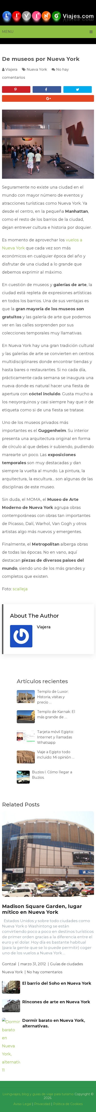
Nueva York (37, 69)
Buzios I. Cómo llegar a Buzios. (52, 775)
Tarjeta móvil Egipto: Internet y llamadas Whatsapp (55, 737)
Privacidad (42, 1104)
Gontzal (9, 964)
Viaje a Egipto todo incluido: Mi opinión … (55, 754)
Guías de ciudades (66, 964)
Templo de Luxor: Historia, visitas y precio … (53, 696)
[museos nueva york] (48, 144)
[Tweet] (77, 89)
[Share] (47, 89)
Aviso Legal (22, 1104)
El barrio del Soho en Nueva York (56, 983)
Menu (8, 32)
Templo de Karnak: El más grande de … (56, 714)
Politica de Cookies (68, 1104)
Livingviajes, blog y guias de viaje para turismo (38, 1094)
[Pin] (16, 89)
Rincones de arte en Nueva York (56, 1001)
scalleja (20, 589)
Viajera (11, 69)
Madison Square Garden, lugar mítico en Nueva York (42, 909)
